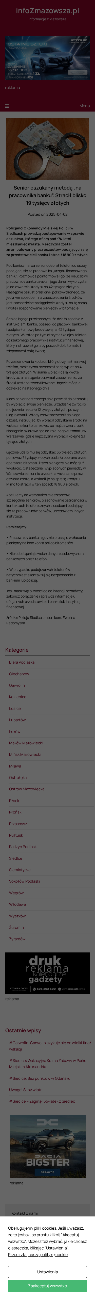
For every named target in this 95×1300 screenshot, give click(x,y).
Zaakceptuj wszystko (47, 1286)
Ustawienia (47, 1272)
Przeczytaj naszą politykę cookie (38, 1254)
